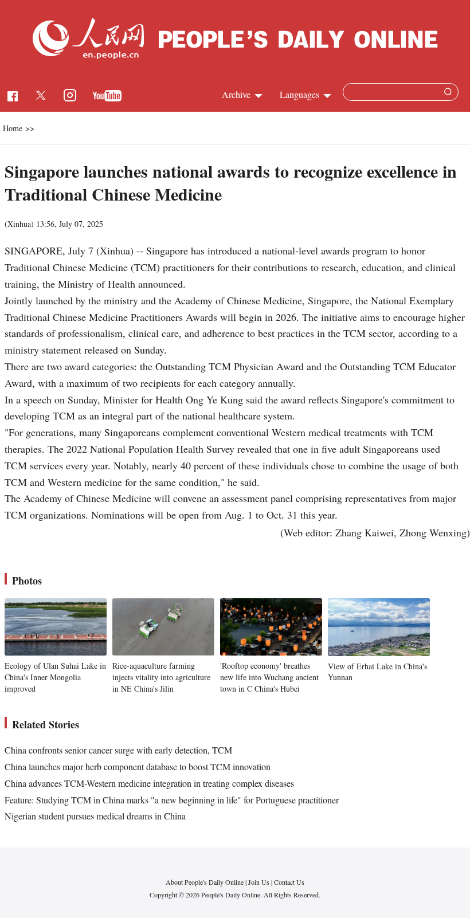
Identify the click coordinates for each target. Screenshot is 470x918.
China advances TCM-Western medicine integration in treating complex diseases (149, 783)
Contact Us (289, 881)
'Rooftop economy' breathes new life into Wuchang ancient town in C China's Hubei (269, 676)
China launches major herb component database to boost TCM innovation (138, 766)
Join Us (259, 881)
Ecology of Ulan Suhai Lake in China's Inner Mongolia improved (55, 676)
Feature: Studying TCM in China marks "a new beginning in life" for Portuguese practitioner (172, 800)
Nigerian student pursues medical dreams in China (95, 816)
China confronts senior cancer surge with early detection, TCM (118, 750)
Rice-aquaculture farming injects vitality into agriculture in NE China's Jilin (161, 676)
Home (12, 128)
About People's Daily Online (205, 881)
